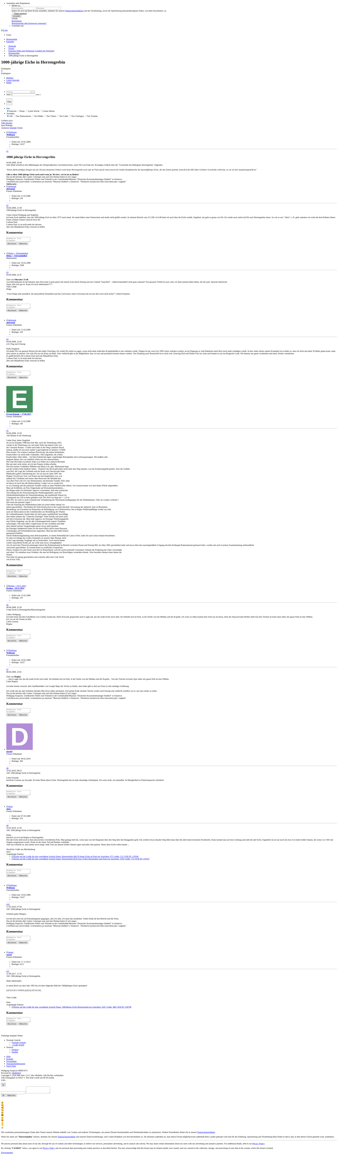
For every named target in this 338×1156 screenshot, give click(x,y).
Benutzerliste (11, 39)
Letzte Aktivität (12, 80)
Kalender (10, 41)
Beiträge (9, 78)
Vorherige (5, 128)
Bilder (8, 83)
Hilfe (8, 1056)
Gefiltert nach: (7, 120)
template (13, 128)
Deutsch (15, 1050)
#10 (8, 904)
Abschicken (11, 244)
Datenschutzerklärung (74, 11)
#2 (7, 205)
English (15, 1052)
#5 (7, 431)
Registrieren (17, 21)
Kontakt (9, 1059)
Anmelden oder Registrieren (18, 3)
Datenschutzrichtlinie (206, 1132)
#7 (7, 669)
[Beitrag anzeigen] (22, 677)
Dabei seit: (16, 142)
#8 (7, 768)
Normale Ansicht (19, 1042)
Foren (8, 35)
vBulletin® (16, 1073)
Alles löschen (6, 123)
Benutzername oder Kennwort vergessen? (29, 23)
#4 (7, 339)
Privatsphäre (11, 1061)
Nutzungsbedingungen (15, 1064)
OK (3, 1085)
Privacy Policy (258, 1144)
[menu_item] (169, 1102)
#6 (7, 605)
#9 (7, 825)
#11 (7, 971)
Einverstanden (7, 1153)
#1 (7, 151)
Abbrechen (23, 244)
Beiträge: (15, 144)
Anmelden (16, 16)
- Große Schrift (18, 1045)
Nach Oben (11, 1066)
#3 (7, 272)
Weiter (20, 128)
